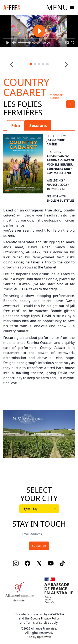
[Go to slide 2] (35, 64)
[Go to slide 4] (43, 64)
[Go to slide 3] (39, 64)
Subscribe (39, 546)
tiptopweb (44, 637)
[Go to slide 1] (31, 64)
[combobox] (39, 508)
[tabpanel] (39, 258)
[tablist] (39, 125)
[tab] (16, 125)
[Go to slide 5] (47, 64)
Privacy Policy (50, 618)
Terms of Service (37, 623)
